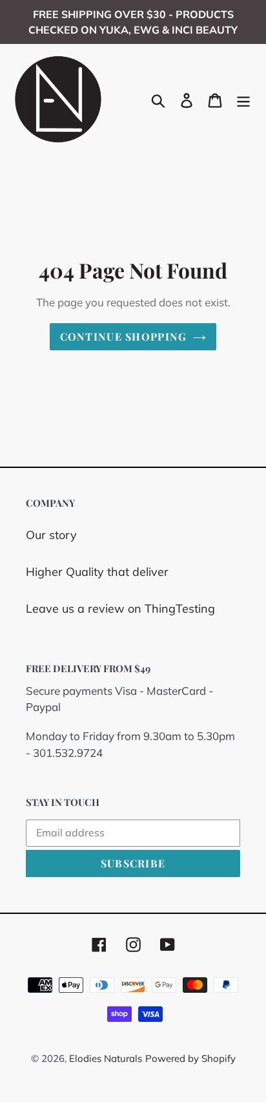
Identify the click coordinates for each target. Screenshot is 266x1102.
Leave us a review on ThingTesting (120, 608)
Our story (51, 534)
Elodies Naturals (105, 1058)
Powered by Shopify (190, 1058)
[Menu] (243, 99)
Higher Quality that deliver (97, 571)
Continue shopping (123, 336)
